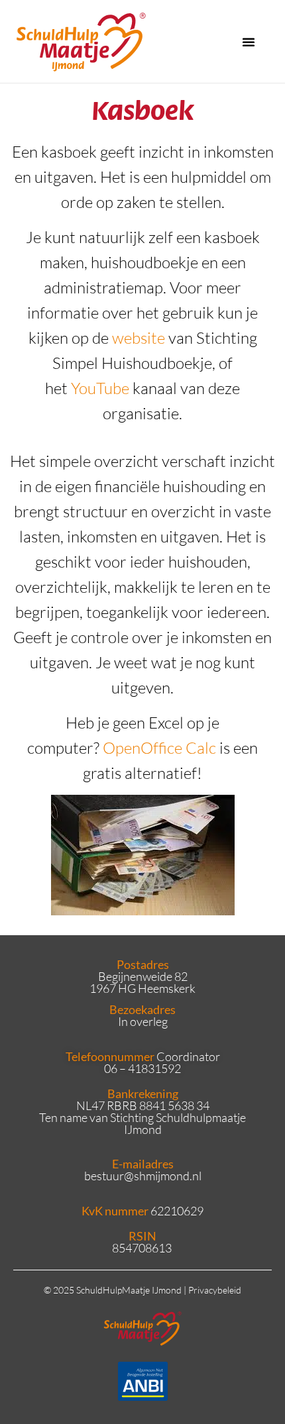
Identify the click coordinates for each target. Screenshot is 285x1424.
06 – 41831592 (142, 1068)
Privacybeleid (214, 1290)
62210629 (176, 1210)
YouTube (100, 388)
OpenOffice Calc (161, 748)
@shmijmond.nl (162, 1175)
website (138, 338)
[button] (248, 42)
